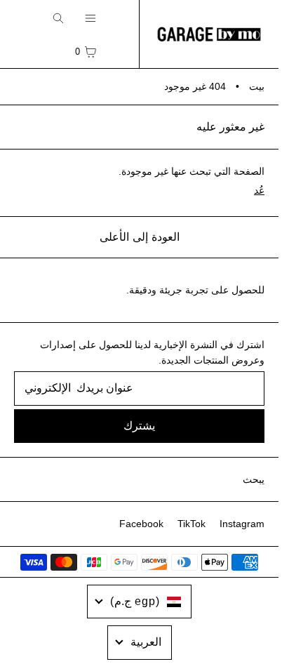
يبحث (253, 479)
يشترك (139, 426)
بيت (256, 86)
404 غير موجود (195, 86)
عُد (259, 190)
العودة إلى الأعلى (140, 237)
